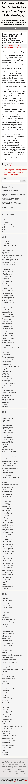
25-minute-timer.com (8, 297)
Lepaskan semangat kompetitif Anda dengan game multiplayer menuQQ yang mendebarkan (12, 38)
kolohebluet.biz (6, 700)
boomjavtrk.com (6, 404)
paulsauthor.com (6, 499)
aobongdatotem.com (7, 254)
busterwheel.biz (6, 704)
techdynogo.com (6, 515)
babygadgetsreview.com (8, 657)
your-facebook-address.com (10, 387)
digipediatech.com (7, 518)
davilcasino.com (6, 280)
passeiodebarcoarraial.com (9, 434)
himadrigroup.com (7, 640)
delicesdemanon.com (8, 688)
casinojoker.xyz (6, 714)
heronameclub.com (7, 505)
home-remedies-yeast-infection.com (12, 255)
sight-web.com (6, 638)
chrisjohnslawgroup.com (9, 333)
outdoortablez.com (7, 508)
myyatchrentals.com (7, 454)
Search (4, 178)
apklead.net (5, 406)
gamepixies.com (6, 319)
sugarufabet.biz (6, 380)
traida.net (4, 681)
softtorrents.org (6, 340)
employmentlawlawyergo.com (10, 724)
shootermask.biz (6, 702)
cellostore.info (6, 448)
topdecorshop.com (7, 730)
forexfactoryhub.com (8, 633)
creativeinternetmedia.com (9, 622)
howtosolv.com (6, 686)
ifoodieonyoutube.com (8, 261)
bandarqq (21, 762)
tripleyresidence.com (8, 338)
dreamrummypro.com (8, 425)
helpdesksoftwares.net (8, 241)
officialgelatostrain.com (8, 368)
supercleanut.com (7, 312)
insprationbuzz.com (7, 432)
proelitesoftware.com (8, 328)
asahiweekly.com (6, 311)
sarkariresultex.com (7, 442)
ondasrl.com (5, 352)
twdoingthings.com (7, 496)
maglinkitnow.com (7, 520)
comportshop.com (7, 728)
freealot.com (5, 309)
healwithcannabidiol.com (9, 359)
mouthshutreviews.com (8, 266)
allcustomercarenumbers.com (10, 330)
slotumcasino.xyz (7, 709)
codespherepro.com (7, 565)
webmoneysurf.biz (7, 699)
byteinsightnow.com (7, 570)
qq (3, 231)
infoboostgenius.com (8, 551)
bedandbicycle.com (7, 314)
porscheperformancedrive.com (10, 347)
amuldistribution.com (8, 290)
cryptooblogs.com (7, 285)
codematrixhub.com (7, 548)
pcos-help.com (6, 609)
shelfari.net (5, 705)
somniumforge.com (7, 473)
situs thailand (5, 762)
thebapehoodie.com (7, 479)
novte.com (5, 673)
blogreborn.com (6, 626)
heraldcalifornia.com (8, 316)
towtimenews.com (7, 467)
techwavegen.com (7, 553)
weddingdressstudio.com (9, 692)
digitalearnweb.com (7, 418)
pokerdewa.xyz (6, 716)
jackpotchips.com (7, 326)
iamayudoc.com (6, 305)
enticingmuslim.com (8, 482)
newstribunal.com (7, 247)
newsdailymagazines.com (9, 248)
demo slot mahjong (7, 224)
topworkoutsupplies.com (8, 264)
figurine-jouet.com (7, 385)
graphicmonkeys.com (8, 318)
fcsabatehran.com (7, 489)
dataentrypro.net (6, 423)
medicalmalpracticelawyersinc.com (12, 726)
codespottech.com (7, 513)
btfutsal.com (5, 610)
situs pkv (12, 761)
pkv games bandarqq (8, 226)
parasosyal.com (6, 480)
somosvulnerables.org (8, 342)
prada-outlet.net (6, 598)
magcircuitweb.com (7, 531)
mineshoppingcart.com (8, 262)
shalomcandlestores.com (9, 456)
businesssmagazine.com (9, 621)
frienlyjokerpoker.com (8, 645)
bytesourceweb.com (7, 569)
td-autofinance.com (7, 643)
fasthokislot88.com (7, 323)
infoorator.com (6, 671)
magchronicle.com (7, 517)
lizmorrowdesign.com (8, 357)
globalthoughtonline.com (9, 451)
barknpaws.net (6, 446)
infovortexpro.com (7, 577)
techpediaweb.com (7, 534)
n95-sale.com (5, 624)
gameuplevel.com (7, 286)
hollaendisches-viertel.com (9, 676)
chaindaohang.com (7, 666)
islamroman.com (7, 641)
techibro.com (5, 648)
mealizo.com (5, 444)
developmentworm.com (8, 740)
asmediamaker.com (7, 449)
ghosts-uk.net (5, 614)
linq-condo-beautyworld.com (10, 662)
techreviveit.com (6, 543)
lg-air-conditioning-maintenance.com (12, 669)
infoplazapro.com (7, 541)
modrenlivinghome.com (9, 390)
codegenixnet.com (7, 567)
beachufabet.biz (6, 376)
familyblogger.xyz (7, 331)
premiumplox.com (7, 693)
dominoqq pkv (5, 764)
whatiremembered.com (8, 660)
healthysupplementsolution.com (10, 512)
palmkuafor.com (6, 422)
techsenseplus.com (7, 550)
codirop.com (5, 612)
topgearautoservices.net (8, 383)
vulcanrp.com (6, 652)
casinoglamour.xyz (7, 711)
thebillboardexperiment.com (10, 375)
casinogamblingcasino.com (10, 465)
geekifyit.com (6, 458)
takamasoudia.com (7, 494)
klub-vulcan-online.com (8, 335)
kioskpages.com (6, 361)
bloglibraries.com (7, 475)
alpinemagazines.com (8, 650)
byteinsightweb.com (7, 522)
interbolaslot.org (6, 420)
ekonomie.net (6, 737)
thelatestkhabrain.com (8, 439)
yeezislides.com (6, 252)
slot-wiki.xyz (5, 718)
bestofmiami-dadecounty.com (10, 259)
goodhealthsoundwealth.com (10, 484)
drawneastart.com (7, 321)
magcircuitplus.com (7, 579)
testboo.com (5, 690)
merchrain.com (6, 395)
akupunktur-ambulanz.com (9, 659)
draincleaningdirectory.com (10, 468)
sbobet (11, 762)
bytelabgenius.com (7, 536)
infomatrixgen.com (7, 560)
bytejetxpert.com (6, 584)
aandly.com (5, 752)
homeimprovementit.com (9, 245)
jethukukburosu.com (7, 472)
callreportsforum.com (8, 399)
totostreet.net (5, 278)
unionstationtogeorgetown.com (10, 304)
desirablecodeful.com (8, 501)
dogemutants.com (7, 491)
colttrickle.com (6, 602)
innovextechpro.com (7, 529)
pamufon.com (6, 345)
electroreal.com (6, 257)
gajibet (18, 773)
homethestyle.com (7, 288)
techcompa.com (6, 636)
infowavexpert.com (7, 544)
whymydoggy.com (7, 416)
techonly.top (5, 617)
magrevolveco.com (7, 574)
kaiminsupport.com (7, 427)
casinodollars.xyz (7, 712)
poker (10, 163)
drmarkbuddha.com (7, 667)
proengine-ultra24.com (8, 678)
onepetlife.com (6, 373)
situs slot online (6, 222)
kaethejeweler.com (7, 369)
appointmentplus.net (7, 738)
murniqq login (16, 764)
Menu (15, 29)
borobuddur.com (6, 292)
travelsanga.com (6, 733)
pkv (3, 220)
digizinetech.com (7, 558)
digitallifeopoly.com (7, 269)
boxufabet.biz (5, 382)
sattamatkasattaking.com (9, 371)
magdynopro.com (7, 539)
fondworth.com (6, 435)
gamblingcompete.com (8, 619)
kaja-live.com (5, 635)
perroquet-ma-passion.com (9, 388)
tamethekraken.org (7, 349)
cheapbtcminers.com (8, 302)
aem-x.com (5, 283)
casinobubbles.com (7, 271)
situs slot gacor (9, 766)
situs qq (4, 229)
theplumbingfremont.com (9, 743)
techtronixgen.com (7, 527)
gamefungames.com (7, 295)
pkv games (11, 165)
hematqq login (5, 769)
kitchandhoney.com (7, 683)
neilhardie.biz (6, 697)
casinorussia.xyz (6, 707)
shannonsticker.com (8, 430)
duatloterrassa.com (7, 343)
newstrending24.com (8, 745)
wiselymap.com (6, 629)
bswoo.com (5, 754)
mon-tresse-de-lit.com (8, 378)
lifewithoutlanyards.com (8, 680)
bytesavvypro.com (7, 555)
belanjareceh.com (7, 429)
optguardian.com (6, 276)
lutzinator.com (6, 350)
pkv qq (16, 762)
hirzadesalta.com (7, 267)
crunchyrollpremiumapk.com (10, 461)
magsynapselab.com (7, 525)
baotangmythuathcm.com (9, 470)
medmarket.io (6, 506)
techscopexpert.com (7, 532)
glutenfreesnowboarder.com (10, 356)
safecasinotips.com (7, 324)
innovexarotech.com (7, 575)
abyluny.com (5, 402)
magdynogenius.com (8, 524)
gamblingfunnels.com (8, 607)
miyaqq (13, 773)
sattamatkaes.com (7, 460)
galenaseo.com (6, 721)
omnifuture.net (6, 605)
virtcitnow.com (6, 628)
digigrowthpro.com (7, 600)
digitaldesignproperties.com (10, 441)
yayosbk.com (5, 695)
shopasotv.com (6, 731)
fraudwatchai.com (7, 281)
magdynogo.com (6, 588)
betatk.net (4, 750)
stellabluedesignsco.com (9, 498)
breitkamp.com (6, 337)
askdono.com (6, 616)
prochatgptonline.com (8, 631)
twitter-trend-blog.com (8, 654)
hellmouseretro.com (7, 487)
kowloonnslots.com (7, 647)
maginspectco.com (7, 586)
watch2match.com (7, 719)
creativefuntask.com (7, 299)
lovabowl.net (5, 243)
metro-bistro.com (7, 685)
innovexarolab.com (7, 562)
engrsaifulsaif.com (7, 300)
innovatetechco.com (7, 537)
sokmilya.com (6, 400)
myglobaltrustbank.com (8, 723)
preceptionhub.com (7, 250)
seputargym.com (6, 273)
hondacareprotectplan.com (9, 463)
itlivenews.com (6, 742)
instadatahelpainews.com (9, 392)
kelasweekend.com (7, 749)
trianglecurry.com (7, 363)
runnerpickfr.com (7, 603)
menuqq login (5, 761)
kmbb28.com (5, 397)
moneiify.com (6, 453)
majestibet (7, 773)
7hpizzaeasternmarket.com (9, 674)
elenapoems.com (6, 486)
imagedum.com (6, 364)
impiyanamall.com (7, 274)
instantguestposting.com (9, 735)
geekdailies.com (6, 394)
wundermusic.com (7, 293)
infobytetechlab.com (7, 563)
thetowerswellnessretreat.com (10, 366)
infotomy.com (6, 510)
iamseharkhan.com (7, 437)
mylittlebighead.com (7, 307)
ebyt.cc (4, 664)
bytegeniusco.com (7, 546)
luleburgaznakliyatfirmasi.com (10, 477)
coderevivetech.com (7, 572)
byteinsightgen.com (7, 556)
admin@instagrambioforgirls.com (14, 47)
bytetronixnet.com (7, 582)
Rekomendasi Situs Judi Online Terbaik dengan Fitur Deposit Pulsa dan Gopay (14, 9)
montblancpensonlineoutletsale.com (12, 655)
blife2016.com (6, 354)
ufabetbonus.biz (6, 747)
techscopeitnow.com (7, 581)
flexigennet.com (6, 503)
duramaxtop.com (6, 492)
